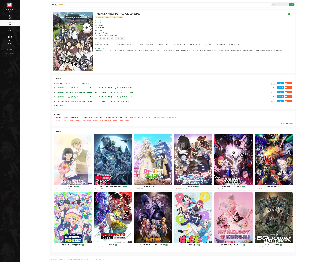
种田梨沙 (105, 35)
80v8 (100, 38)
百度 (93, 259)
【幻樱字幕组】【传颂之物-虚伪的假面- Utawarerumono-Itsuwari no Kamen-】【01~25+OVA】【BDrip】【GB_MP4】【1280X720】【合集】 (94, 88)
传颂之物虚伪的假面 (119, 38)
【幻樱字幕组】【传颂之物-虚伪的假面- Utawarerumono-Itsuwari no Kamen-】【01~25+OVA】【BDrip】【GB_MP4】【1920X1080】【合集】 (94, 97)
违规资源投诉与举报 (287, 123)
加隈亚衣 (110, 35)
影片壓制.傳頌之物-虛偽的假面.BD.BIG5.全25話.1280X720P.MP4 (73, 83)
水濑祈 (115, 35)
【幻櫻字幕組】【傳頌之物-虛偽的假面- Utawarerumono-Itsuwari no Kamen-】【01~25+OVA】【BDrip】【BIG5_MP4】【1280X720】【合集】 (94, 92)
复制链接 (273, 83)
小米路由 (289, 83)
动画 (102, 25)
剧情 (99, 25)
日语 (99, 22)
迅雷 (100, 259)
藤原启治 (100, 35)
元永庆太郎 (101, 33)
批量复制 (63, 106)
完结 (112, 38)
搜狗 (97, 259)
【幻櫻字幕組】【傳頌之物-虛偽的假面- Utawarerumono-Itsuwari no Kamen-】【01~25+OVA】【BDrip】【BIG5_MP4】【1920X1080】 (92, 101)
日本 (99, 20)
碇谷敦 (106, 33)
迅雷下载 (281, 83)
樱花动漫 (89, 259)
